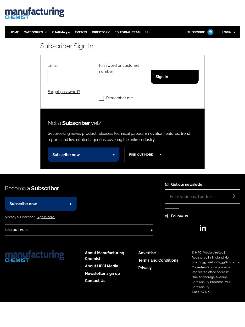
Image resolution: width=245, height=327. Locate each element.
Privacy (145, 267)
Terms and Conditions (158, 260)
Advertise (147, 253)
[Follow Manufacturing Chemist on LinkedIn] (202, 229)
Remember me (119, 98)
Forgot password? (64, 92)
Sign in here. (46, 217)
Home (14, 32)
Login (227, 32)
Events (81, 32)
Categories (33, 32)
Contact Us (95, 280)
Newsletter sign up (102, 273)
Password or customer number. (119, 68)
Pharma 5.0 (61, 32)
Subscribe (196, 32)
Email (52, 65)
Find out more (141, 154)
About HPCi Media (101, 266)
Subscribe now (66, 154)
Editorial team (127, 32)
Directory (101, 32)
